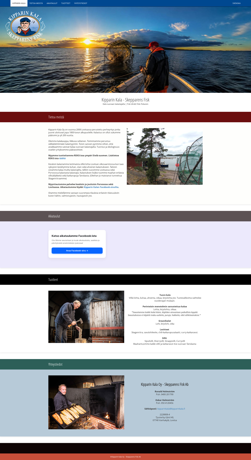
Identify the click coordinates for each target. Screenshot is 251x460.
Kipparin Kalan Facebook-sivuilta (101, 187)
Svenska (237, 3)
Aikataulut (52, 3)
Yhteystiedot (80, 3)
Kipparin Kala (18, 3)
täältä (62, 158)
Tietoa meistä (36, 3)
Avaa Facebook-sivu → (77, 250)
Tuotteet (65, 3)
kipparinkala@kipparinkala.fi (171, 408)
